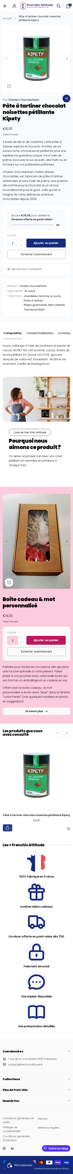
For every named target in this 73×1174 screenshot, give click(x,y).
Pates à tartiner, (33, 300)
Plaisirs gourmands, (35, 305)
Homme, (44, 296)
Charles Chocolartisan (21, 100)
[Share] (66, 98)
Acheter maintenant (36, 254)
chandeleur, (31, 296)
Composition (13, 333)
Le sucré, (55, 296)
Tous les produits (34, 309)
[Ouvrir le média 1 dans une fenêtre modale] (36, 58)
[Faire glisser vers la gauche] (6, 58)
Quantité (11, 235)
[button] (5, 6)
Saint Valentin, (56, 305)
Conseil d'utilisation (39, 333)
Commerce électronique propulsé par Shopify (48, 1168)
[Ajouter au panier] (7, 827)
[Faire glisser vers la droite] (66, 58)
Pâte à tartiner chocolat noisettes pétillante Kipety (36, 815)
